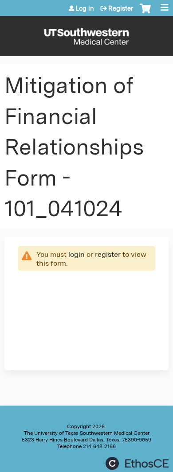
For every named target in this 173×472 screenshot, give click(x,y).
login (76, 254)
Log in (84, 8)
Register (120, 8)
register (108, 254)
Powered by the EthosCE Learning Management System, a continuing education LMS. (137, 463)
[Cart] (145, 13)
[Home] (86, 34)
